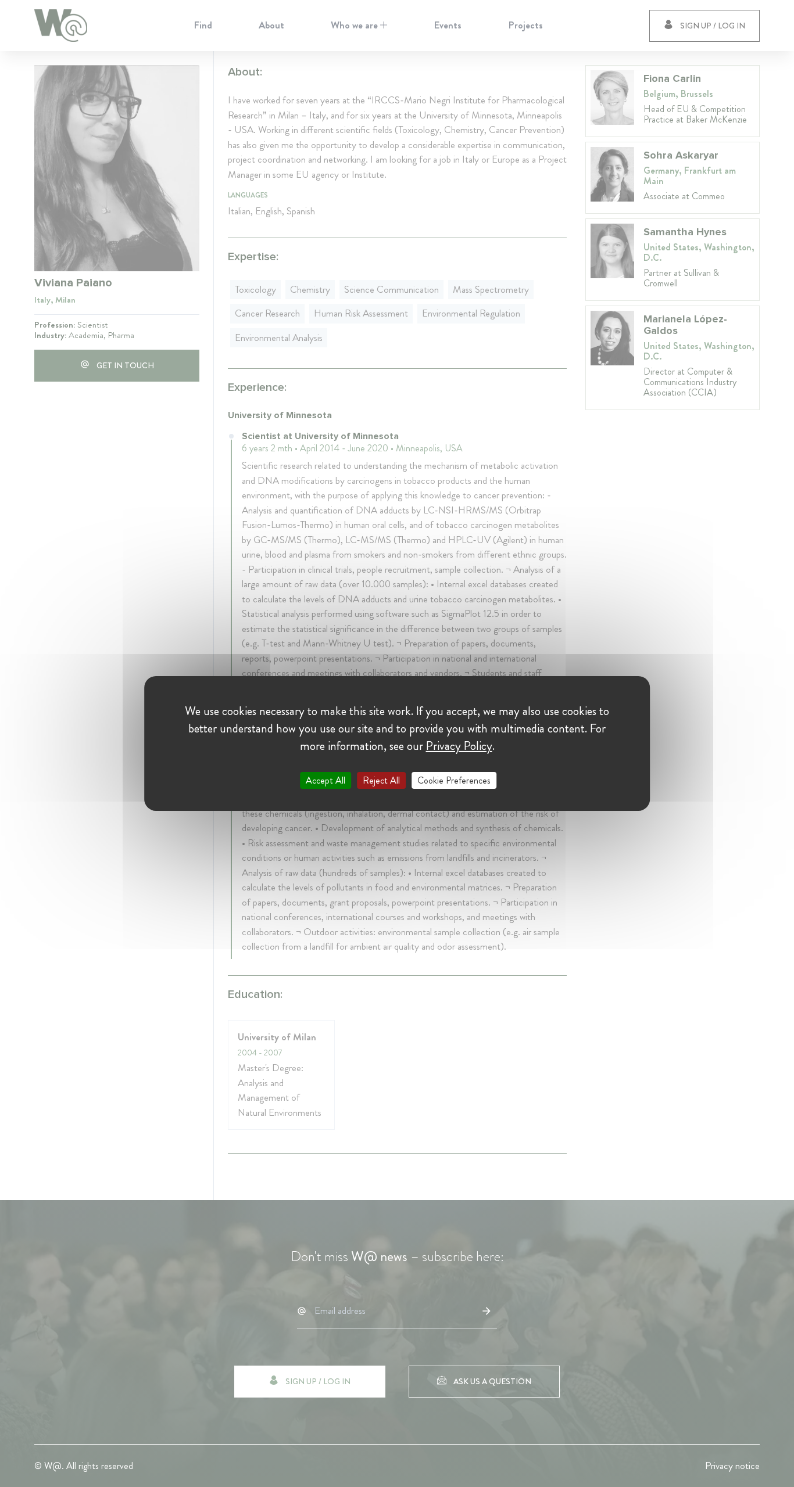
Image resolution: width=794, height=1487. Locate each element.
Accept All (325, 780)
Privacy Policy (459, 746)
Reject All (381, 780)
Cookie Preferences (454, 780)
